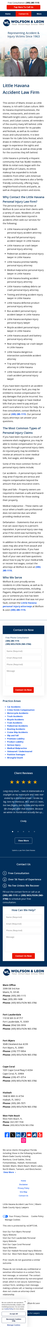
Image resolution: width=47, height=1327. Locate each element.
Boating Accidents (16, 729)
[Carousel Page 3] (23, 831)
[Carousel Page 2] (18, 831)
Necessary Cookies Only (13, 1320)
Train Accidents (14, 722)
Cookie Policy (37, 1216)
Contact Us (23, 14)
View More (23, 840)
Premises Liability (15, 738)
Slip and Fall (13, 735)
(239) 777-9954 (18, 1051)
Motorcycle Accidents (17, 713)
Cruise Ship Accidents (17, 732)
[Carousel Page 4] (29, 831)
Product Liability (15, 741)
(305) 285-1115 (18, 414)
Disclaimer (23, 1184)
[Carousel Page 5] (34, 831)
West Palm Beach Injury (23, 1254)
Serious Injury (13, 745)
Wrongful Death (15, 757)
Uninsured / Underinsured (19, 751)
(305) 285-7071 (18, 1103)
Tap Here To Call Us (23, 7)
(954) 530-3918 (18, 1025)
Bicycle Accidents (15, 719)
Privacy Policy (23, 1188)
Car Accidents (13, 706)
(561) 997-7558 (16, 1122)
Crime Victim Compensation (21, 710)
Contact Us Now (23, 630)
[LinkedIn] (18, 1134)
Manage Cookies (12, 1219)
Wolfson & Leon (32, 1303)
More (39, 14)
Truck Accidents (15, 716)
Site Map (23, 1192)
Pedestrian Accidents (17, 725)
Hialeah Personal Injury (22, 1250)
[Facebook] (7, 1134)
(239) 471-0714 (18, 1077)
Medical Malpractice (17, 748)
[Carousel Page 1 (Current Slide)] (12, 831)
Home (7, 14)
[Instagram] (23, 1140)
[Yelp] (39, 1134)
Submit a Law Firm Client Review (23, 850)
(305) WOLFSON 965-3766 (24, 1002)
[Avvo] (34, 1134)
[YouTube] (29, 1134)
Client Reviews (23, 773)
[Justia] (23, 1134)
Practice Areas (12, 701)
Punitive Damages (16, 754)
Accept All (14, 1314)
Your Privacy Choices (18, 1216)
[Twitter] (12, 1134)
